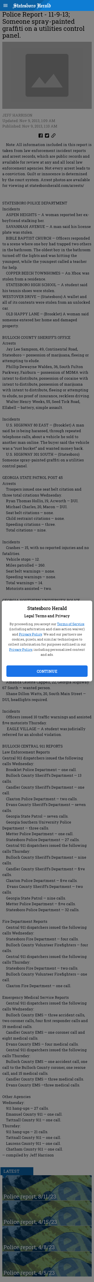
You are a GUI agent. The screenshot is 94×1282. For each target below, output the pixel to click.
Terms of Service (70, 624)
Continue (47, 671)
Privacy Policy (30, 634)
